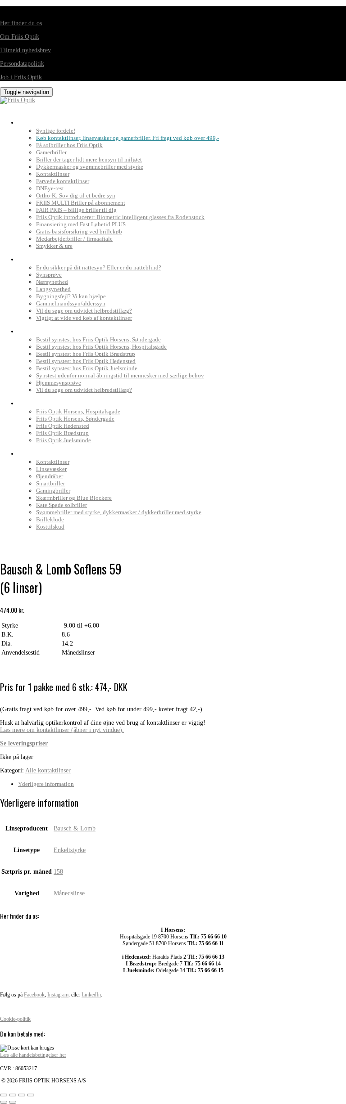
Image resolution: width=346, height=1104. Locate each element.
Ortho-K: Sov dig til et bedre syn (75, 195)
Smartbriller (50, 483)
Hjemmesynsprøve (58, 382)
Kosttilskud (50, 526)
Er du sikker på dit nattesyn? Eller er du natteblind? (98, 267)
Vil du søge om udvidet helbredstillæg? (84, 310)
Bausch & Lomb (75, 828)
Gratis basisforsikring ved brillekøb (79, 231)
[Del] (21, 1095)
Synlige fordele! (55, 130)
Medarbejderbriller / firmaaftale (74, 238)
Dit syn (30, 257)
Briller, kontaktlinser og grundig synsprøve (94, 120)
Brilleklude (50, 519)
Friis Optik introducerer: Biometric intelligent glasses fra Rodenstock (120, 217)
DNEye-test (50, 188)
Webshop (34, 451)
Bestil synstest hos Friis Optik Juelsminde (86, 368)
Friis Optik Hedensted (62, 425)
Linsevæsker (51, 469)
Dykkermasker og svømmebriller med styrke (89, 166)
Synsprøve (49, 274)
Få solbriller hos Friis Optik (69, 145)
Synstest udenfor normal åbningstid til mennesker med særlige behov (120, 375)
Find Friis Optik (45, 401)
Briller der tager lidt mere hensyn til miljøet (89, 159)
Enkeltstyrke (70, 850)
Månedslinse (69, 893)
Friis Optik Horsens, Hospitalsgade (78, 411)
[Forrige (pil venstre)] (3, 1102)
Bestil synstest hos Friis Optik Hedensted (86, 361)
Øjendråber (49, 476)
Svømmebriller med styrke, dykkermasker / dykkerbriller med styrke (118, 512)
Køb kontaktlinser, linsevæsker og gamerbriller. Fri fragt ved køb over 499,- (127, 138)
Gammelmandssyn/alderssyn (70, 303)
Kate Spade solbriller (61, 505)
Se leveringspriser (24, 743)
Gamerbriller (51, 152)
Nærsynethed (52, 281)
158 (58, 871)
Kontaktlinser (52, 174)
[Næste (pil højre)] (12, 1102)
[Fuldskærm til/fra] (12, 1095)
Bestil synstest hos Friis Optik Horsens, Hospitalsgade (101, 346)
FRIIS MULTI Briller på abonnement (80, 202)
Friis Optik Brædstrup (62, 433)
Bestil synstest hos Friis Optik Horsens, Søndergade (98, 339)
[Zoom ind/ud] (3, 1095)
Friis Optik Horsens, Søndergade (75, 418)
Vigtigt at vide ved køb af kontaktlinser (84, 317)
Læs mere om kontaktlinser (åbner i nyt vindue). (62, 730)
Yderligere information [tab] (46, 784)
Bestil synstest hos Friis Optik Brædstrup (85, 353)
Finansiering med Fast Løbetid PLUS (81, 224)
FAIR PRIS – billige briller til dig (76, 209)
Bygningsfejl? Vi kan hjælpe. (71, 296)
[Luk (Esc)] (30, 1095)
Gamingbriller (53, 490)
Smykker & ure (54, 245)
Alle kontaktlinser (48, 770)
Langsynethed (53, 289)
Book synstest (43, 329)
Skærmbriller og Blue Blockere (74, 497)
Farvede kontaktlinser (62, 181)
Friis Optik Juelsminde (63, 440)
